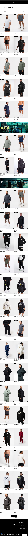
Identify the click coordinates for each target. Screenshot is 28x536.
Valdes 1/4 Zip (16, 75)
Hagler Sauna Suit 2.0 (2, 174)
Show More (14, 515)
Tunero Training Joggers (17, 273)
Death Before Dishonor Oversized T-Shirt (18, 467)
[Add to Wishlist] (13, 15)
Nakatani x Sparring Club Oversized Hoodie (19, 294)
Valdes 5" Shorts (16, 118)
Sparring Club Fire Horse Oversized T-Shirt (5, 489)
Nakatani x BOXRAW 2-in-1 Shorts (4, 424)
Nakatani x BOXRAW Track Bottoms (4, 294)
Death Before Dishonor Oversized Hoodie (19, 424)
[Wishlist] (2, 2)
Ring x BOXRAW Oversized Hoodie (18, 359)
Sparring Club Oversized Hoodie (18, 174)
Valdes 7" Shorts (16, 32)
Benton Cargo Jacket (2, 381)
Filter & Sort (22, 11)
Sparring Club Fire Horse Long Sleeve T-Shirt (19, 489)
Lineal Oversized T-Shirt (3, 446)
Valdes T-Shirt (2, 32)
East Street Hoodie (16, 251)
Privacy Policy (21, 528)
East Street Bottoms (2, 251)
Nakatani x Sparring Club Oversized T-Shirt (19, 316)
